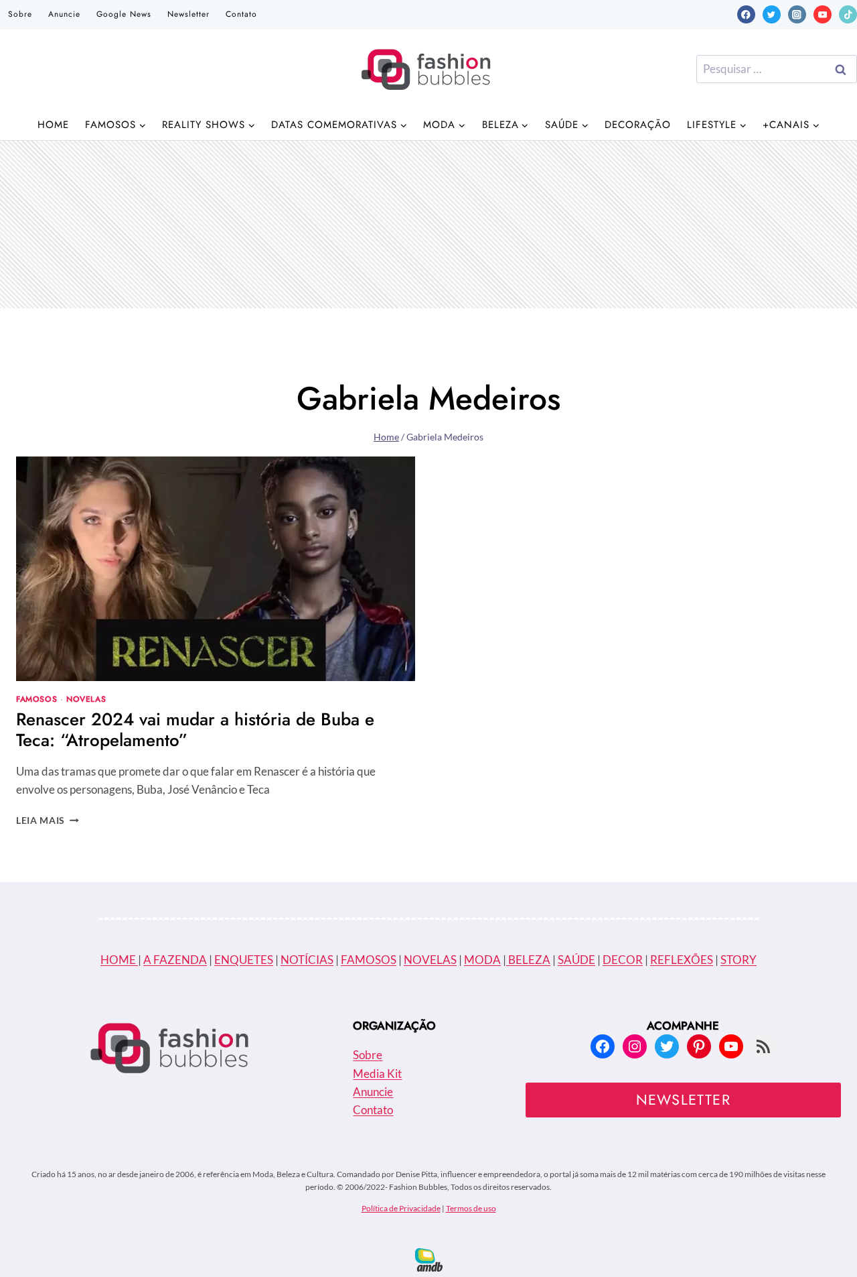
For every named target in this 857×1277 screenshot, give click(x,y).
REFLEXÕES (681, 960)
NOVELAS (430, 960)
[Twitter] (772, 14)
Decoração (638, 124)
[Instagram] (797, 14)
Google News (123, 14)
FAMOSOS (368, 960)
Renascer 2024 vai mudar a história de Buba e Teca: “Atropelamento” (195, 730)
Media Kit (377, 1074)
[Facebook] (746, 14)
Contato (241, 14)
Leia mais (47, 820)
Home (53, 124)
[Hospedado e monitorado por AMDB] (429, 1260)
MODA (482, 960)
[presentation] (215, 569)
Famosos (36, 699)
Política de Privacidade (401, 1208)
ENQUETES (243, 960)
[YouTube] (822, 14)
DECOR (623, 960)
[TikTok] (848, 14)
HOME (119, 960)
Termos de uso (471, 1208)
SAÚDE (576, 960)
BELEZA (528, 960)
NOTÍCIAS (307, 960)
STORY (738, 960)
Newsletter (188, 14)
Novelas (86, 699)
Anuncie (64, 14)
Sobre (20, 14)
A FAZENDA (175, 960)
